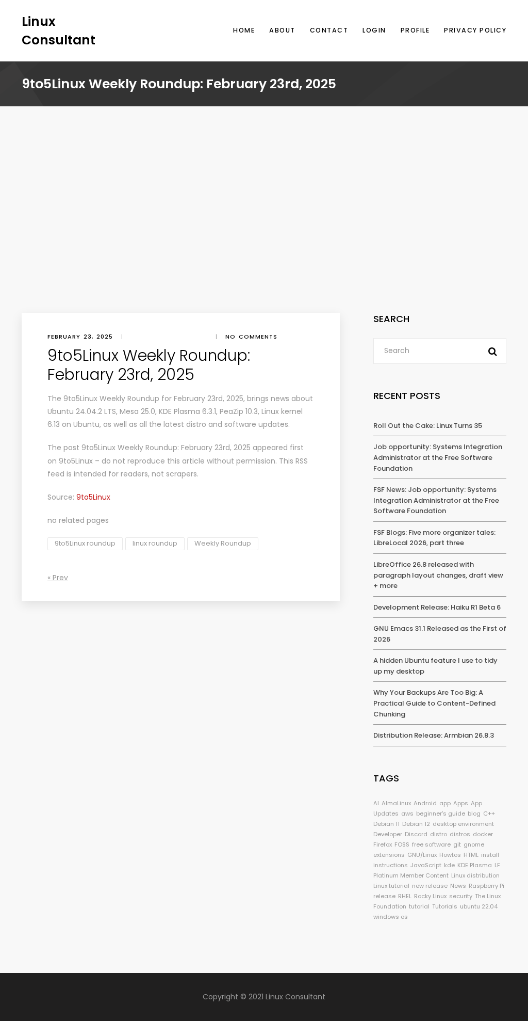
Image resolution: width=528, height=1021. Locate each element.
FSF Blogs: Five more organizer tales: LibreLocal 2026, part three (434, 538)
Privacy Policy (475, 30)
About (282, 30)
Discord (416, 834)
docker (483, 834)
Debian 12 (416, 824)
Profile (415, 30)
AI (376, 803)
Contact (329, 30)
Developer (387, 834)
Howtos (450, 855)
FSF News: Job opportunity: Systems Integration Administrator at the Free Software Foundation (436, 500)
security (460, 896)
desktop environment (463, 824)
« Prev (57, 577)
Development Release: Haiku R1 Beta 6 (437, 607)
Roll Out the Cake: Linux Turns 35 (427, 425)
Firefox (382, 844)
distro (438, 834)
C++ (489, 813)
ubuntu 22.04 (479, 906)
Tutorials (444, 906)
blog (474, 813)
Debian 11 (386, 824)
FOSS (401, 844)
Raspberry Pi (486, 886)
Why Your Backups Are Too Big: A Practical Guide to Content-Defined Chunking (434, 703)
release (384, 896)
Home (244, 30)
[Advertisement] (264, 235)
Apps (460, 803)
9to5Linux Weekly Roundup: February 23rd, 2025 (166, 447)
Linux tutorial (391, 886)
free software (431, 844)
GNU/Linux (422, 855)
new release (430, 886)
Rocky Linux (430, 896)
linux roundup (155, 543)
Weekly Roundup (222, 543)
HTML (471, 855)
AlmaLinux (396, 803)
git (457, 844)
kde (449, 865)
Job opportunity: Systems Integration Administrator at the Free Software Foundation (437, 457)
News (458, 886)
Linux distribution (475, 875)
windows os (390, 917)
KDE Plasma (474, 865)
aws (407, 813)
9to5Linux (76, 461)
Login (374, 30)
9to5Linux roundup (85, 543)
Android (425, 803)
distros (460, 834)
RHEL (404, 896)
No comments (251, 336)
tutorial (419, 906)
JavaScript (425, 865)
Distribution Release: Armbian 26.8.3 (433, 735)
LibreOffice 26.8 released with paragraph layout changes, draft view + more (438, 575)
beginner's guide (440, 813)
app (445, 803)
